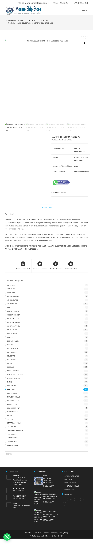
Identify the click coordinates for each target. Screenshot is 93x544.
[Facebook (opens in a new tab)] (8, 3)
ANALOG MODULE (13, 296)
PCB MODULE (12, 393)
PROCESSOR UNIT (13, 408)
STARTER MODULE (13, 423)
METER (9, 363)
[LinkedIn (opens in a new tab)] (18, 3)
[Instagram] (73, 499)
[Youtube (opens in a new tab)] (21, 3)
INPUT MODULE (13, 352)
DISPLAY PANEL (13, 341)
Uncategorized (12, 445)
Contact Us (37, 533)
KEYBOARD (11, 356)
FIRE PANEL (11, 345)
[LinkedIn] (77, 499)
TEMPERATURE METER (15, 430)
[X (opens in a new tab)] (6, 3)
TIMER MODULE (13, 434)
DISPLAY (10, 337)
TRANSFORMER (12, 438)
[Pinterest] (82, 499)
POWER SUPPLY (13, 400)
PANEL (9, 382)
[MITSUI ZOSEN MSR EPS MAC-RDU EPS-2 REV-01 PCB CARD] (38, 516)
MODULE (10, 367)
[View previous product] (82, 37)
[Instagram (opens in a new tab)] (14, 3)
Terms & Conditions (50, 533)
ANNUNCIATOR (12, 300)
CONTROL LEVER (13, 319)
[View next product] (86, 37)
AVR (8, 307)
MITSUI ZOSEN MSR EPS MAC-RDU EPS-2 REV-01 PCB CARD (50, 514)
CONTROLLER (12, 330)
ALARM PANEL (12, 289)
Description (47, 207)
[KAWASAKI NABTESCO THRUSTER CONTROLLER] (38, 481)
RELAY (9, 415)
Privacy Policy (63, 533)
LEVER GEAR (11, 360)
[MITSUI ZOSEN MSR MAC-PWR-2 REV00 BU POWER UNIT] (38, 498)
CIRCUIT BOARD (13, 311)
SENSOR (10, 419)
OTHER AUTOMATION (15, 374)
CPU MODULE (12, 333)
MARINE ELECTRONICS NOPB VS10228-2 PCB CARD (35, 23)
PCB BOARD (11, 386)
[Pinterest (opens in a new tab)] (11, 3)
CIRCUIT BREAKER (13, 315)
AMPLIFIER (11, 292)
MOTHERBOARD (13, 371)
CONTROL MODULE (14, 322)
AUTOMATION (12, 304)
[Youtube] (64, 504)
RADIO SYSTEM (12, 412)
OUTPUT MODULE (13, 378)
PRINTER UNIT (12, 404)
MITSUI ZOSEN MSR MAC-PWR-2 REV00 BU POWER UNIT (50, 496)
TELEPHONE (11, 427)
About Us (28, 533)
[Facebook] (69, 499)
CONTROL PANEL (13, 326)
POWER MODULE (13, 397)
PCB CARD (62, 192)
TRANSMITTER (12, 441)
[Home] (5, 23)
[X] (64, 499)
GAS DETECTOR (12, 348)
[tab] (46, 207)
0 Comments (47, 487)
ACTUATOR (11, 285)
